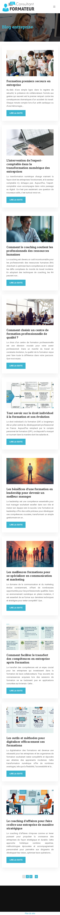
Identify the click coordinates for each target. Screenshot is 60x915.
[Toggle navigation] (54, 6)
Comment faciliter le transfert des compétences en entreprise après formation (28, 658)
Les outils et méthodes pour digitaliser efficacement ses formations (25, 741)
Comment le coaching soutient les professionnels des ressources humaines (29, 250)
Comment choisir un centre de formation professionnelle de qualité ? (27, 333)
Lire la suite (16, 113)
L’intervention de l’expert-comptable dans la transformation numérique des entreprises (28, 166)
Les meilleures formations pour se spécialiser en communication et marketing (29, 575)
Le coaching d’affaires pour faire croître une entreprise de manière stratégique (30, 824)
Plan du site (30, 913)
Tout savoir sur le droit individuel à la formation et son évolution (29, 415)
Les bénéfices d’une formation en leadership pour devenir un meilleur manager (29, 492)
